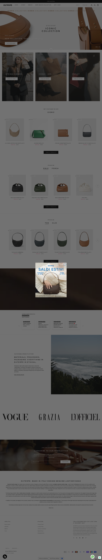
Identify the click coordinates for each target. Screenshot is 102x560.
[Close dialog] (65, 264)
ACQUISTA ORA (61, 293)
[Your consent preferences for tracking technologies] (99, 557)
